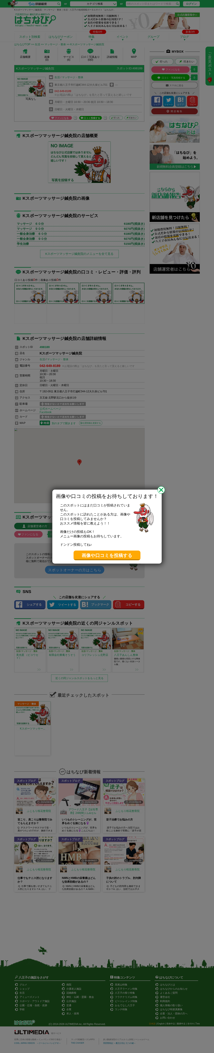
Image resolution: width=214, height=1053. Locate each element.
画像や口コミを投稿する (107, 555)
